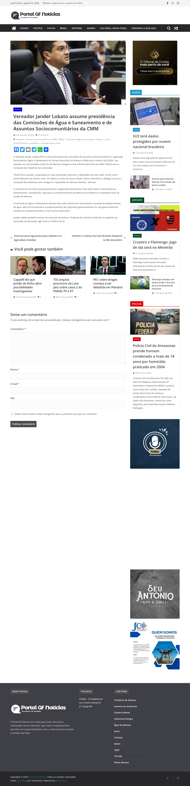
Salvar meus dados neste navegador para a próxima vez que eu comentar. (56, 414)
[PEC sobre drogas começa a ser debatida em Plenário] (108, 258)
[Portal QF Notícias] (14, 28)
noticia (107, 139)
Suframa (118, 737)
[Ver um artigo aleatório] (176, 28)
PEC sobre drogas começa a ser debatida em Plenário (108, 283)
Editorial (77, 28)
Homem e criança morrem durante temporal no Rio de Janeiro (97, 238)
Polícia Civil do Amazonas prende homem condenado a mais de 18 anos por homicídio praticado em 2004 (154, 356)
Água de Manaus (122, 725)
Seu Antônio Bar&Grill (90, 702)
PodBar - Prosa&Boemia (91, 699)
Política (37, 28)
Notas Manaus (121, 762)
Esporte (137, 236)
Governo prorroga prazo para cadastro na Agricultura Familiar (38, 238)
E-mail (14, 384)
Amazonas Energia (123, 718)
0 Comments (43, 135)
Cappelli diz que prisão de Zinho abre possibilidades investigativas (27, 285)
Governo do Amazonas (125, 706)
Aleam (117, 743)
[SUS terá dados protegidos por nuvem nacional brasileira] (155, 111)
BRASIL (61, 139)
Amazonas (20, 139)
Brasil (63, 28)
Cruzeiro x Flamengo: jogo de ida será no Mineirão (155, 245)
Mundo (91, 28)
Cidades (24, 28)
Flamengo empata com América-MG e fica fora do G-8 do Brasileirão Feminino (163, 284)
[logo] (38, 699)
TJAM (116, 750)
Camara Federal (122, 712)
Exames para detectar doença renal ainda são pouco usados (163, 181)
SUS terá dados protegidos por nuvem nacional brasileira (152, 141)
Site (12, 398)
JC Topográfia (85, 706)
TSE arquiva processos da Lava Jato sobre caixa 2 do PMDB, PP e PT (67, 285)
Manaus (99, 139)
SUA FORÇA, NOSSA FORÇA (113, 28)
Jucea (116, 731)
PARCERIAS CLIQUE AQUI (143, 28)
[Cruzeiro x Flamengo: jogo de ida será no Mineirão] (155, 218)
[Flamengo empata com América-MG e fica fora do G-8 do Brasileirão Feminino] (139, 286)
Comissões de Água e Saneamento (80, 139)
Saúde (136, 130)
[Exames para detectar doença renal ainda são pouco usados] (139, 184)
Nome (14, 369)
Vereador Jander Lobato (51, 143)
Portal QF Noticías (20, 143)
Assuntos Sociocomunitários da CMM (41, 139)
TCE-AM (118, 756)
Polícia (51, 28)
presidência (34, 143)
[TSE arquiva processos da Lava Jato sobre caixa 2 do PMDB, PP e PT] (68, 258)
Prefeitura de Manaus (125, 700)
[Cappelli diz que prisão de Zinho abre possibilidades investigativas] (28, 258)
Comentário (18, 329)
